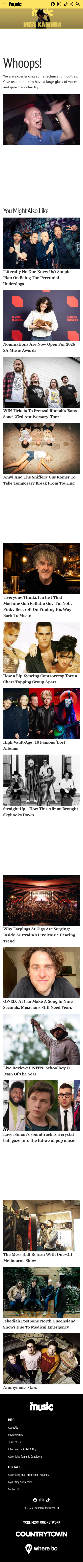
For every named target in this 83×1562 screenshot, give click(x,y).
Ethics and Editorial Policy (22, 1449)
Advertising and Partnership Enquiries (28, 1474)
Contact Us (14, 1489)
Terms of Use (15, 1442)
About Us (13, 1427)
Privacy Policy (15, 1434)
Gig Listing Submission (20, 1481)
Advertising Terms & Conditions (25, 1456)
